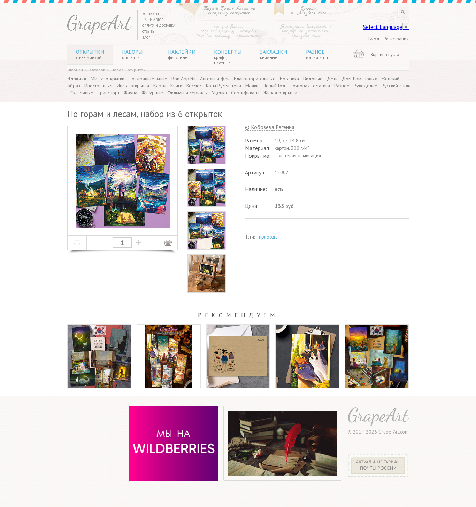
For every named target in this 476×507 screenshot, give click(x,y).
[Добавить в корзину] (167, 243)
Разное (317, 54)
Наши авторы (154, 19)
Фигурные (152, 92)
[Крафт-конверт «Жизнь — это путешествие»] (238, 356)
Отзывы (148, 31)
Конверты (227, 57)
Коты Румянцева (223, 86)
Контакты (150, 13)
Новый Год (274, 86)
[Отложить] (77, 243)
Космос (194, 86)
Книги (176, 86)
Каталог (97, 69)
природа (268, 237)
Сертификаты (245, 92)
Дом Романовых (359, 79)
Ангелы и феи (215, 79)
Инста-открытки (133, 86)
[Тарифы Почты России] (378, 475)
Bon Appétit (183, 79)
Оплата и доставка (158, 25)
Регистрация (396, 39)
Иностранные (98, 86)
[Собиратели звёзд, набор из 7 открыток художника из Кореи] (99, 356)
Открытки (90, 54)
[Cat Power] (307, 356)
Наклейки (181, 54)
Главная (75, 69)
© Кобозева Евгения (269, 127)
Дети (332, 79)
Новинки (76, 79)
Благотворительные (255, 79)
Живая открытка (280, 92)
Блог (146, 37)
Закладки (273, 54)
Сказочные (81, 92)
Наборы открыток (128, 69)
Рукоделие (365, 86)
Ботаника (289, 79)
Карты (159, 86)
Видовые (313, 79)
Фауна (130, 92)
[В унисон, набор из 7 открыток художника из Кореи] (377, 356)
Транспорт (109, 92)
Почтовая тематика (310, 86)
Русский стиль (396, 86)
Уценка (219, 92)
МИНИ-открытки (107, 79)
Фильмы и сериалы (187, 92)
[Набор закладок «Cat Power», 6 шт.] (169, 356)
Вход (373, 39)
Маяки (252, 86)
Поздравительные (148, 79)
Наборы (132, 54)
